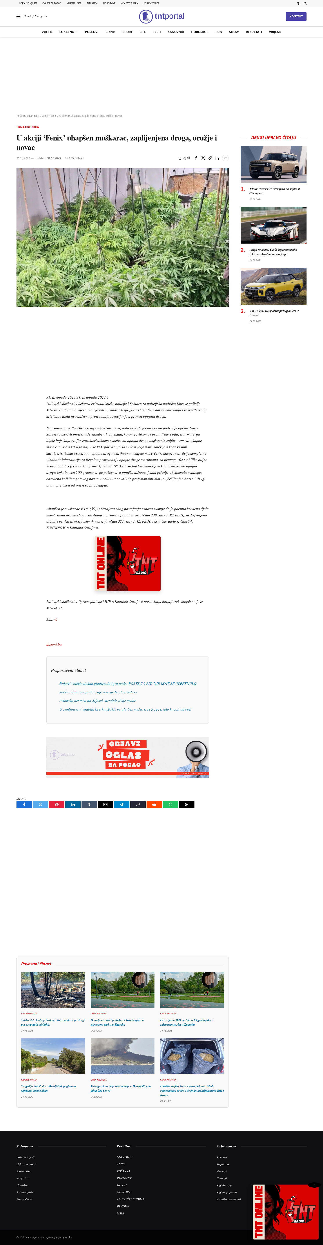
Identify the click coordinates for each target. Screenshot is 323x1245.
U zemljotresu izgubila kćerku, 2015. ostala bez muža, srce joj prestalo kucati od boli (125, 709)
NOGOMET (124, 1157)
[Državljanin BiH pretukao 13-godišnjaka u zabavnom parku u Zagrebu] (123, 990)
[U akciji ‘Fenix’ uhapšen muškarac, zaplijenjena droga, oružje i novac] (122, 237)
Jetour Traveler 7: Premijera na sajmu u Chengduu (274, 191)
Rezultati (254, 32)
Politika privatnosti (229, 1199)
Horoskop (109, 3)
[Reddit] (20, 389)
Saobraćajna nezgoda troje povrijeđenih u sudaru (98, 692)
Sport (127, 32)
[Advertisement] (161, 76)
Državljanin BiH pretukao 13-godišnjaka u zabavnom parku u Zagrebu (117, 1022)
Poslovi (91, 32)
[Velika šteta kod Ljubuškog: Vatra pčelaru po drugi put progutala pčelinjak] (53, 990)
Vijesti (47, 32)
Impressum (223, 1164)
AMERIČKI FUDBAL (131, 1199)
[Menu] (18, 17)
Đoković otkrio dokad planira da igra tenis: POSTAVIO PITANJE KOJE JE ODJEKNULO (127, 683)
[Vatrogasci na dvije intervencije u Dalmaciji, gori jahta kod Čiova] (123, 1056)
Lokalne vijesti (28, 3)
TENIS (121, 1164)
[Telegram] (20, 399)
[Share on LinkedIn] (217, 158)
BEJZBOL (123, 1206)
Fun (219, 32)
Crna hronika (27, 127)
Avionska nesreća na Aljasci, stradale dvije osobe (97, 700)
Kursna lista (74, 3)
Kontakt (296, 16)
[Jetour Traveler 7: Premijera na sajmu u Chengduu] (274, 164)
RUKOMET (124, 1178)
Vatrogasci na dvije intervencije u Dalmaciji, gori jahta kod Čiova (121, 1088)
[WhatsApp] (20, 409)
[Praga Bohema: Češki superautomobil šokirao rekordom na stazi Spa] (274, 225)
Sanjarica (92, 3)
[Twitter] (20, 338)
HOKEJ (122, 1185)
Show (234, 32)
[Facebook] (20, 328)
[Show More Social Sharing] (225, 158)
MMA (120, 1213)
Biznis (110, 32)
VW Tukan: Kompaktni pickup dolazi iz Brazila (274, 313)
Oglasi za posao (51, 3)
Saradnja (222, 1178)
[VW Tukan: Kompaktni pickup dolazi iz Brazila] (274, 286)
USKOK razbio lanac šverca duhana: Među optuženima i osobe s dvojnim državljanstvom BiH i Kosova (192, 1090)
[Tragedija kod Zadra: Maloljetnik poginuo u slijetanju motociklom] (53, 1056)
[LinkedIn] (20, 379)
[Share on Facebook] (196, 158)
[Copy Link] (210, 158)
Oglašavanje (224, 1185)
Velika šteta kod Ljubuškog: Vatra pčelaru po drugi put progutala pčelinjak (53, 1022)
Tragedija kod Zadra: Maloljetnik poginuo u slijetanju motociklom (48, 1088)
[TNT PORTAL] (161, 16)
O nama (222, 1157)
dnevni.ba (54, 644)
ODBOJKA (124, 1192)
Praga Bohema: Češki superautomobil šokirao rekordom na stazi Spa (273, 252)
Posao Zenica (151, 3)
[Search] (305, 3)
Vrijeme (275, 32)
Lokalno (66, 32)
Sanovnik (176, 32)
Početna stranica (26, 116)
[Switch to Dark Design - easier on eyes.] (298, 3)
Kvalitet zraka (129, 3)
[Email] (20, 358)
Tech (157, 32)
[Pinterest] (20, 348)
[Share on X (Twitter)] (203, 158)
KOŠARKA (123, 1171)
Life (143, 32)
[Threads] (20, 419)
